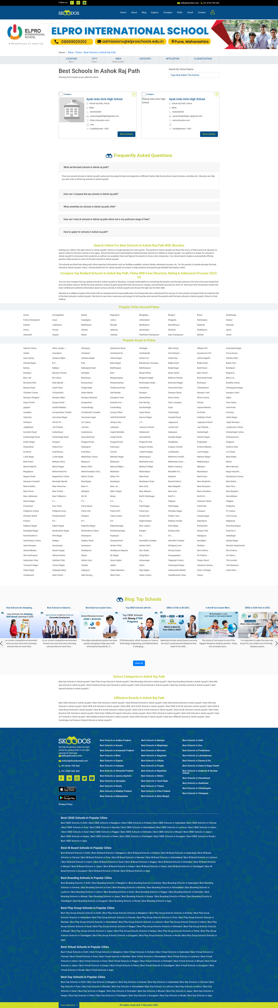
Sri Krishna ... (203, 555)
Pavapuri (201, 511)
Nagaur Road (29, 476)
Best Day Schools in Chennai (194, 982)
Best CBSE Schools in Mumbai (105, 827)
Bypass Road (29, 387)
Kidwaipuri (86, 447)
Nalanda (201, 325)
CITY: (94, 60)
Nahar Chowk (87, 476)
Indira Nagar (231, 417)
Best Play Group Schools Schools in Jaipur (92, 931)
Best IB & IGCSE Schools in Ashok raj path (112, 710)
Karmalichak (144, 437)
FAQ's (179, 12)
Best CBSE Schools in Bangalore (105, 823)
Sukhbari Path (58, 560)
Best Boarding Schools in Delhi (76, 883)
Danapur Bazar (175, 392)
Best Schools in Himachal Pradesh (116, 771)
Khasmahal (28, 447)
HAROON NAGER (118, 417)
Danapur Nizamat (89, 397)
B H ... (55, 363)
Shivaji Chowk (174, 550)
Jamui (113, 320)
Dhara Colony (203, 397)
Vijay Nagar (144, 570)
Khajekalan (173, 442)
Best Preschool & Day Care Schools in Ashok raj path (110, 685)
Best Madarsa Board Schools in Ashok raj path (107, 717)
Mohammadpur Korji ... (91, 471)
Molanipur (114, 471)
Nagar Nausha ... (233, 471)
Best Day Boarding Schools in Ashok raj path (188, 681)
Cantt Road (57, 387)
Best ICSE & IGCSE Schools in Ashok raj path (153, 710)
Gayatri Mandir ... (205, 407)
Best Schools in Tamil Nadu (154, 781)
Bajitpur (55, 368)
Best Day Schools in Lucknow (159, 986)
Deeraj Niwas (145, 397)
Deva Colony (173, 397)
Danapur (143, 392)
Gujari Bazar (144, 412)
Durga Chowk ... (59, 402)
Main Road (28, 461)
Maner (229, 461)
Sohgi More (144, 555)
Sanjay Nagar (232, 540)
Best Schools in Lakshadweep (196, 756)
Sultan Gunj (86, 560)
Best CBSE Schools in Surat (75, 832)
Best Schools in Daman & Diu (196, 761)
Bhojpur (171, 315)
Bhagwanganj (116, 378)
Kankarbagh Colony (235, 432)
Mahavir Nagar (204, 457)
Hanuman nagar (88, 417)
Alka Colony (173, 348)
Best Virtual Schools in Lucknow (183, 956)
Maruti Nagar (58, 466)
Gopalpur (27, 412)
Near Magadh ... (175, 486)
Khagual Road (116, 442)
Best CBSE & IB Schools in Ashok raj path (101, 706)
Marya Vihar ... (87, 466)
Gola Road (230, 407)
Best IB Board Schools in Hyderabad (178, 853)
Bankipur (27, 373)
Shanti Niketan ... (31, 550)
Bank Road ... (203, 368)
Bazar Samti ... (174, 373)
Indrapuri (27, 422)
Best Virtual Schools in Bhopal (188, 961)
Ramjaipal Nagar (30, 531)
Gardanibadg (87, 407)
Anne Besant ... (175, 353)
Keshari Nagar (203, 437)
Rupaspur (114, 535)
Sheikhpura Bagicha (119, 550)
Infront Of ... (57, 422)
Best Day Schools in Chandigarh (111, 995)
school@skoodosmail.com (74, 761)
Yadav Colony (145, 575)
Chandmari (144, 387)
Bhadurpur (86, 378)
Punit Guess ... (232, 516)
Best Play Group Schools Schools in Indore (185, 922)
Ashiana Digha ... (59, 358)
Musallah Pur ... (175, 471)
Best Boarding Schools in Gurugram (90, 901)
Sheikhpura (202, 330)
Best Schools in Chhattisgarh (196, 788)
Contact (202, 12)
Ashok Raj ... (173, 358)
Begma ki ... (231, 373)
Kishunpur (114, 447)
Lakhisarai (57, 325)
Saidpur (55, 540)
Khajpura (230, 442)
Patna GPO (115, 511)
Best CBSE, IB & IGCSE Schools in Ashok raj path (142, 706)
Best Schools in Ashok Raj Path (100, 52)
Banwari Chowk (59, 373)
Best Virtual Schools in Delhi (74, 952)
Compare (167, 12)
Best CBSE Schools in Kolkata (136, 823)
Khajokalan (202, 442)
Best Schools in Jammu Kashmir (115, 776)
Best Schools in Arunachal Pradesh (117, 750)
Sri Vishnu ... (231, 555)
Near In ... (85, 486)
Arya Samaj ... (29, 358)
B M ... (84, 363)
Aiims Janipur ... (59, 348)
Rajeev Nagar (58, 526)
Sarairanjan (57, 545)
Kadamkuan (57, 432)
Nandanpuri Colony (234, 476)
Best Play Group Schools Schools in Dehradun (159, 926)
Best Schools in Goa (192, 745)
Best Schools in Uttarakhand (196, 778)
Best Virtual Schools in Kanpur (94, 965)
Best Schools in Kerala (111, 786)
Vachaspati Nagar (176, 565)
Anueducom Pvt (204, 353)
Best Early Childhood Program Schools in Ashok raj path (120, 713)
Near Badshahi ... (205, 481)
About (134, 12)
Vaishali (113, 335)
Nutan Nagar (29, 501)
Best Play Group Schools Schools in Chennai (113, 917)
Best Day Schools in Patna (82, 995)
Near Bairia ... (232, 481)
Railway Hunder (175, 521)
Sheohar (172, 330)
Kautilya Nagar (175, 437)
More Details (126, 134)
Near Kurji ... (144, 486)
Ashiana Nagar (88, 358)
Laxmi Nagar (203, 452)
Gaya (54, 320)
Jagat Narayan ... (234, 422)
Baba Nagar (115, 363)
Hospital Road (174, 417)
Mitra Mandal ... (233, 466)
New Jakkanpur (30, 496)
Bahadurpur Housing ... (149, 363)
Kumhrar (27, 452)
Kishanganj (202, 320)
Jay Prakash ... (204, 427)
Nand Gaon (202, 476)
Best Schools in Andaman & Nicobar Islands (200, 772)
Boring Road (86, 383)
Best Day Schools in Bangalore (102, 982)
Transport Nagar (30, 565)
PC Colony (230, 511)
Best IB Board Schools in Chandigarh (186, 866)
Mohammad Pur (59, 471)
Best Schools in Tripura (152, 786)
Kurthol (113, 452)
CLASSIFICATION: (203, 58)
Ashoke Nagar (29, 363)
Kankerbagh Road (60, 437)
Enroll (190, 12)
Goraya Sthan (116, 412)
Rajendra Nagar (88, 526)
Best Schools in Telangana (195, 793)
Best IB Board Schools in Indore (77, 862)
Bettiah (200, 335)
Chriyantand (57, 392)
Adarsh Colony (29, 348)
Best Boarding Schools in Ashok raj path (148, 681)
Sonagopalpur (174, 555)
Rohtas (84, 330)
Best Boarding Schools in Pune (96, 887)
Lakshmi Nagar (146, 452)
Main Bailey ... (232, 457)
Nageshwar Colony (60, 476)
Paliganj (229, 501)
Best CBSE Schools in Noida (201, 836)
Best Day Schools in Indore (188, 986)
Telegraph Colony (176, 560)
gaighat (26, 407)
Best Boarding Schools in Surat (119, 892)
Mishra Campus (175, 466)
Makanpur (114, 461)
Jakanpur (114, 427)
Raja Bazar (202, 521)
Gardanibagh (145, 407)
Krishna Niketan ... (205, 447)
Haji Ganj (27, 417)
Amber (26, 353)
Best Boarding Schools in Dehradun (186, 892)
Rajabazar (230, 521)
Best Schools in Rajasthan (154, 771)
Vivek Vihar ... (232, 570)
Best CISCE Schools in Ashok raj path (163, 713)
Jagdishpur (28, 427)
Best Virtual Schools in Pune (84, 956)
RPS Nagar (57, 535)
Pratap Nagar (203, 516)
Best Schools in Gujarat (111, 761)
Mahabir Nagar (117, 457)
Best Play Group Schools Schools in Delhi (81, 913)
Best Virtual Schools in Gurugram (192, 965)
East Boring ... (145, 402)
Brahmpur (201, 383)
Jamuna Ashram (146, 427)
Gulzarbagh (173, 412)
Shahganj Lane (175, 545)
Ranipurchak (174, 531)
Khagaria (172, 320)
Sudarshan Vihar (30, 560)
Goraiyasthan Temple (61, 412)
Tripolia (84, 565)
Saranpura (86, 545)
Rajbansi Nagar (30, 526)
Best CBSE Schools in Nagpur (104, 832)
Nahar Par (114, 476)
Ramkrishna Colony (90, 531)
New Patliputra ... (60, 496)
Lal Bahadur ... (174, 452)
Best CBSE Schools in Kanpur (75, 836)
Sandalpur (201, 540)
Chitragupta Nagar (234, 387)
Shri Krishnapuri (30, 555)
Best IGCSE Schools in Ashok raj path (190, 710)
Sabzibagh (231, 535)
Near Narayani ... (204, 486)
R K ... (54, 521)
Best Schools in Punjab (152, 766)
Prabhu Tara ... (174, 516)
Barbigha (85, 373)
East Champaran (175, 335)
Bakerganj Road (88, 368)
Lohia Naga (28, 457)
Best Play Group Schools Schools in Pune (157, 917)
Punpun (26, 521)
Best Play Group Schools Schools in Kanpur (136, 931)
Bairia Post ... (232, 363)
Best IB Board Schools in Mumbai (128, 857)
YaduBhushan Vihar (177, 575)
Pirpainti (85, 516)
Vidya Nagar (28, 570)
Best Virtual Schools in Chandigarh (157, 965)
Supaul (55, 335)
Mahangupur (145, 457)
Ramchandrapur (233, 526)
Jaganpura (173, 422)
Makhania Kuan (146, 461)
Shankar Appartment (235, 545)
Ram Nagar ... (174, 526)
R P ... (83, 521)
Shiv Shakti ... (145, 550)
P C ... (83, 501)
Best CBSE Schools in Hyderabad (169, 823)
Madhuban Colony (89, 457)
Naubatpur (115, 481)
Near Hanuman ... (60, 486)
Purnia (55, 330)
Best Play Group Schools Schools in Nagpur (114, 926)
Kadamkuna (86, 432)
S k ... (141, 535)
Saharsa (114, 330)
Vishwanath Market (177, 570)
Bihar (70, 52)
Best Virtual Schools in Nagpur (124, 961)
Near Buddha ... (30, 486)
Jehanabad (144, 320)
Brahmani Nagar (175, 383)
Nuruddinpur (231, 496)
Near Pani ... (231, 486)
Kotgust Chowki (175, 447)
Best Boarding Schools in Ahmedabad (165, 887)
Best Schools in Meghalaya (154, 745)
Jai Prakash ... (58, 427)
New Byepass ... (233, 491)
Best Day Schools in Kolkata (132, 982)
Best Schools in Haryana (112, 766)
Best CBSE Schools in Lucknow (171, 827)
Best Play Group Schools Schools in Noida (159, 935)
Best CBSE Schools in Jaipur (197, 832)
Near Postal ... (58, 491)
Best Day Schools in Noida (173, 995)
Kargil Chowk (116, 437)
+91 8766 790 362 (70, 766)
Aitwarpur (85, 348)
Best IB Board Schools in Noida (104, 871)
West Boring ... (87, 575)
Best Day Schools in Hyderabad (163, 982)
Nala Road (144, 476)
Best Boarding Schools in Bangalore (109, 883)
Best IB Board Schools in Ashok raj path (144, 703)
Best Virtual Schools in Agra (99, 970)
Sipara (84, 555)
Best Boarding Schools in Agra (156, 901)
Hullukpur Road (204, 417)
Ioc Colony (86, 422)
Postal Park (144, 516)
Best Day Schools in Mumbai (96, 986)
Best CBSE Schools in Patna (104, 836)
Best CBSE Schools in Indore (202, 827)
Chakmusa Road (117, 387)
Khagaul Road (87, 442)
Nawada (230, 325)
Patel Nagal (144, 506)
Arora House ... (232, 353)
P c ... (54, 501)
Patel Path (201, 506)
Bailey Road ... (203, 363)
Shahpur (201, 545)
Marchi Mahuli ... (30, 466)
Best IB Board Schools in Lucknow (200, 857)
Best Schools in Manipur (153, 740)
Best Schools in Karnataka (112, 781)
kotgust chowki (146, 447)
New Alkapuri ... (146, 491)
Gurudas (230, 412)
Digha (228, 397)
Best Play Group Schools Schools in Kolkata (171, 913)
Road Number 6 (30, 535)
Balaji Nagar (173, 368)
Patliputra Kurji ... (60, 511)
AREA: (118, 60)
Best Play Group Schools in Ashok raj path (110, 681)
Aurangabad (58, 315)
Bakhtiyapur (115, 368)
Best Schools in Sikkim (152, 776)
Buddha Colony (233, 383)
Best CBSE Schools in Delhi (74, 823)
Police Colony (116, 516)
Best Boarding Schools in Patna (170, 896)
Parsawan (114, 506)
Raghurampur (145, 521)
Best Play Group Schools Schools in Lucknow (141, 922)
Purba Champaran (31, 320)
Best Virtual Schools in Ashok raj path (152, 685)
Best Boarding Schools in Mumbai (129, 887)
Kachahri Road (30, 432)
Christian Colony (30, 392)
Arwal (228, 335)
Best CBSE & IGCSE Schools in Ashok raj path (186, 706)
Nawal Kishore (174, 481)
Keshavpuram (232, 437)
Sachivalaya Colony (32, 540)
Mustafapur (202, 471)
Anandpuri (57, 353)
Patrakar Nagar (175, 511)
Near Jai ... (115, 486)
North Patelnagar (147, 496)
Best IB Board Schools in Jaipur (87, 866)
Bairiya (26, 368)
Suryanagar (144, 560)
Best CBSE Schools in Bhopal (167, 832)
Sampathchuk (116, 540)
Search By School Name (181, 69)
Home (123, 12)
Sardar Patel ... (117, 545)
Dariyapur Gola (117, 397)
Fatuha (200, 402)
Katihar (26, 325)
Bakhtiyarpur (145, 368)
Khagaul (56, 442)
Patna (79, 52)
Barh (112, 373)
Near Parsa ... (29, 491)
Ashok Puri (144, 358)
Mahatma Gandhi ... (177, 457)
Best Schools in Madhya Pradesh (116, 791)
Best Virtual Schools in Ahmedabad (149, 956)
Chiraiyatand (203, 387)
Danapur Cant (203, 392)
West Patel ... (116, 575)
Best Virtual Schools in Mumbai (115, 956)
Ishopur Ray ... (116, 422)
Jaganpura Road (204, 422)
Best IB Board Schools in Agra (135, 871)
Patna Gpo (144, 511)
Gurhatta (201, 412)
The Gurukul (231, 560)
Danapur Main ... (59, 397)
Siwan (84, 335)
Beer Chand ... (203, 373)
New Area (172, 491)
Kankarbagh (202, 432)
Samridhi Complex (176, 540)
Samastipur (144, 330)
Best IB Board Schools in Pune (95, 857)
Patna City (86, 511)
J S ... (141, 422)
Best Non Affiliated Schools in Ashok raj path (184, 717)
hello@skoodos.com (189, 3)
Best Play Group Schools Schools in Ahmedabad (93, 922)
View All (139, 663)
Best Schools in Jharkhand (195, 783)
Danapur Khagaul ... (32, 397)
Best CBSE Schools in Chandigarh (136, 836)
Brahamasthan (117, 383)
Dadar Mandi (87, 392)
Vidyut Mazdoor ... (118, 570)
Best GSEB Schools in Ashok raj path (146, 717)
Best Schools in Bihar (110, 756)
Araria (26, 315)
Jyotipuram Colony (234, 427)
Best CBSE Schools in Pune (75, 827)
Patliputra (230, 506)
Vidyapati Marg (59, 570)
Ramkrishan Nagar (60, 531)
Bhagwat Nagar (146, 378)
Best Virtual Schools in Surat (93, 961)
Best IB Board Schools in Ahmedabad (164, 857)
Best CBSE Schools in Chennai (201, 823)
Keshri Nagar (29, 442)
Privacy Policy (65, 804)
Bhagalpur (144, 315)
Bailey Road (173, 363)
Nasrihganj (86, 481)
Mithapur (201, 466)
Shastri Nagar (58, 550)
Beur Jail (27, 378)
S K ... (170, 535)
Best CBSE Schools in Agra (74, 841)
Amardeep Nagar (233, 348)
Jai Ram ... (86, 427)
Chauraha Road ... (176, 387)
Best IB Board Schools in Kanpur (119, 866)
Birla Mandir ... (58, 383)
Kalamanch (144, 432)
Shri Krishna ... (203, 550)
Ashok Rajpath (203, 358)
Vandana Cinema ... (206, 565)
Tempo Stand (203, 560)
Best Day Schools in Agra (200, 995)
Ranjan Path (202, 531)
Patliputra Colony (31, 511)
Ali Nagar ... (144, 348)
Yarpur (200, 575)
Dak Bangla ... (116, 392)
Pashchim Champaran (149, 335)
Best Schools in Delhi (192, 740)
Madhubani (86, 325)
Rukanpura (86, 535)
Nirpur (113, 496)
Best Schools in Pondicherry (196, 750)
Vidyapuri (85, 570)
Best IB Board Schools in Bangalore (109, 853)
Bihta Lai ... (231, 378)
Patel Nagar (173, 506)
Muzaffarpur (174, 325)
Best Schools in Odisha (152, 761)
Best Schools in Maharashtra (114, 796)
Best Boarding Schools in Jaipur (104, 896)
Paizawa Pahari (204, 501)
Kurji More (85, 452)
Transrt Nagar (58, 565)
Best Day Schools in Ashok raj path (74, 681)
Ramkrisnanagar (117, 531)
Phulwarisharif (58, 516)
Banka (84, 315)
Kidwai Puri (57, 447)
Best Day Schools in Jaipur (179, 991)
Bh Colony (56, 378)
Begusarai (114, 315)
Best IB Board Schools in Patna (152, 866)
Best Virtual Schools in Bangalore (106, 952)
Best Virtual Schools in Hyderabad (172, 952)
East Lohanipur (175, 402)
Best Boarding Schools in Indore (86, 892)
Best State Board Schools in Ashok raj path (182, 703)
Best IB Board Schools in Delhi (75, 853)
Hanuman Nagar (59, 417)
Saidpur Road (87, 540)
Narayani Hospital (31, 481)
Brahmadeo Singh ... (148, 383)
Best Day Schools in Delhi (73, 982)
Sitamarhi (27, 335)
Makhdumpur (203, 461)
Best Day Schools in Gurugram (143, 995)
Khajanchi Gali (145, 442)
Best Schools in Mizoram (153, 750)
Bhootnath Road (204, 378)
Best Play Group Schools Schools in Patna (178, 931)
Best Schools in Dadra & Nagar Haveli (200, 766)
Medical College (146, 466)
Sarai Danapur (29, 545)
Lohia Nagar (57, 457)
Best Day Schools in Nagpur (91, 991)
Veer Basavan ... (233, 565)
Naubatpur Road (146, 481)
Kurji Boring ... (58, 452)
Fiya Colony (231, 402)
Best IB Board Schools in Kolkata (144, 853)
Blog (144, 12)
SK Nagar (114, 555)
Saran (228, 330)
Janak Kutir (173, 427)
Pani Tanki (57, 506)
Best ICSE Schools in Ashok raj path (109, 703)
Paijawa (171, 501)
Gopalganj (85, 320)
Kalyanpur (172, 432)
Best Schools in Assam (111, 745)
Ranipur (142, 531)
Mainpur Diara (58, 461)
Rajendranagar (117, 526)
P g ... (141, 501)
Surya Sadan (116, 560)
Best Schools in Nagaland (153, 756)
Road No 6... (231, 531)
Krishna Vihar (232, 447)
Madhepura (144, 325)
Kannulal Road (87, 437)
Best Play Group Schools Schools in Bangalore (125, 913)
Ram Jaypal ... (145, 526)
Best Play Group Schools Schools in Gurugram (115, 935)
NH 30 (84, 496)
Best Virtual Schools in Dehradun (156, 961)
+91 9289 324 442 (70, 771)
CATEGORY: (145, 58)
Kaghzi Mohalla (117, 432)
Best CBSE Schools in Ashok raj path (75, 703)
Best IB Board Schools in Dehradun (175, 862)
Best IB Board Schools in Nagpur (141, 862)
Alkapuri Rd (202, 348)
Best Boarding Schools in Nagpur (152, 892)
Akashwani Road (117, 348)
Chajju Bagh (86, 387)
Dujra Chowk (29, 402)
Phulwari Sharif (30, 516)
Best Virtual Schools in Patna (124, 965)
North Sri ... (202, 496)
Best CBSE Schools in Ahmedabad (138, 827)
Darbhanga (231, 315)
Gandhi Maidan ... (60, 407)
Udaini (113, 565)
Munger (113, 325)
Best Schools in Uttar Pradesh (155, 791)
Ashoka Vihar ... (233, 358)
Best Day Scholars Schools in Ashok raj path (190, 685)
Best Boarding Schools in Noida (124, 901)
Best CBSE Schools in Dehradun (136, 832)
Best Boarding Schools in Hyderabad (180, 883)
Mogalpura (28, 471)
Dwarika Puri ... (117, 402)
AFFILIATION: (173, 58)
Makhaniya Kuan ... (176, 461)
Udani (141, 565)
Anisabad (85, 353)
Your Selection (68, 1005)
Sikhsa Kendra (58, 555)
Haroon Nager (145, 417)
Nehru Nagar (116, 491)
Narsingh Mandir (59, 481)
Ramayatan (202, 526)
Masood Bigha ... (117, 466)
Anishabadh (144, 353)
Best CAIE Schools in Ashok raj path (198, 713)
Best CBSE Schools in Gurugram (169, 836)
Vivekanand (28, 575)
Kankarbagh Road (31, 437)
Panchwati (28, 506)
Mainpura (85, 461)
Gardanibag (115, 407)
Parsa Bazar (86, 506)
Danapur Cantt (232, 392)
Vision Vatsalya (204, 570)
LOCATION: (71, 60)
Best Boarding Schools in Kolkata (145, 883)
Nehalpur (85, 491)
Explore (154, 12)
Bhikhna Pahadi (175, 378)
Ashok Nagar (116, 358)
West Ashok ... (58, 575)
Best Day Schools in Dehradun (121, 991)
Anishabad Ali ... (117, 353)
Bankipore (230, 368)
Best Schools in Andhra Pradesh (115, 740)
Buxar (199, 315)
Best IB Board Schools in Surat (109, 862)
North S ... (172, 496)
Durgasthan (86, 402)
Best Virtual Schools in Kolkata (139, 952)
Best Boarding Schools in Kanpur (137, 896)
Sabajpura (201, 535)
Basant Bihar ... (146, 373)
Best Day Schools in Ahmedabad (127, 986)
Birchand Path (29, 383)
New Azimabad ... (205, 491)
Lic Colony (230, 452)
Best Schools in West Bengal (155, 796)
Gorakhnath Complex (90, 412)
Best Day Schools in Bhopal (151, 991)
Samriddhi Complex (148, 540)
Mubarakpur (144, 471)
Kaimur (229, 320)
